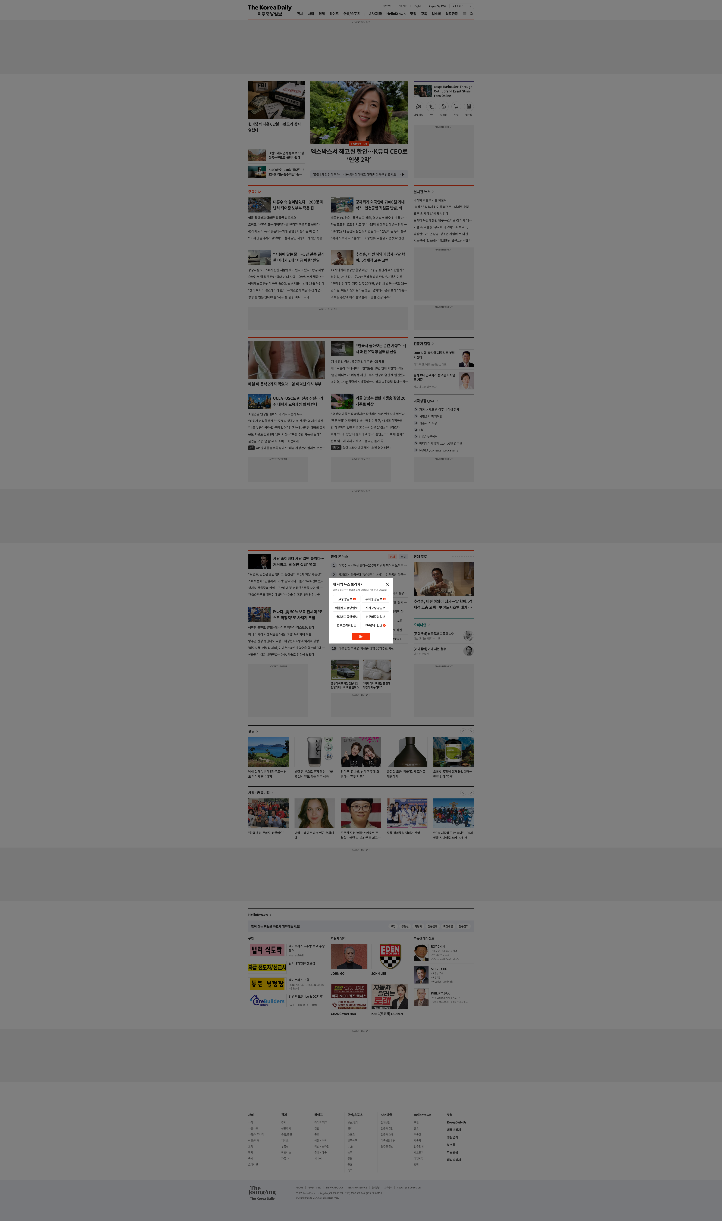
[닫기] (387, 584)
